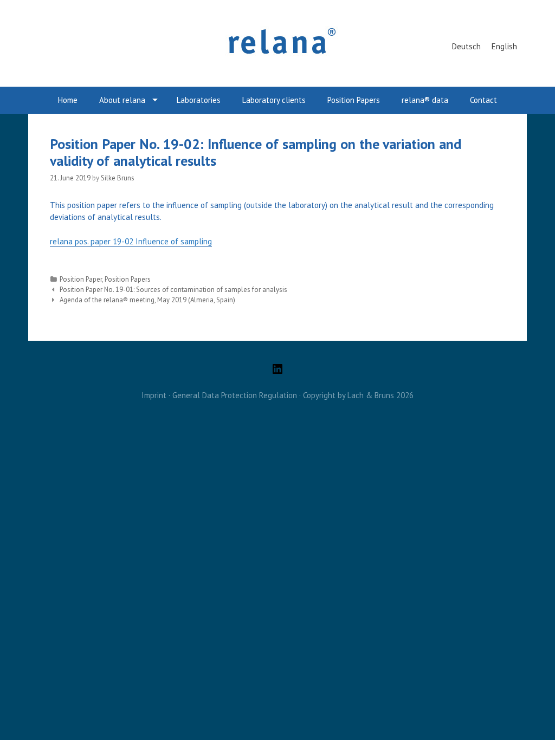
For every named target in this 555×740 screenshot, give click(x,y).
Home (68, 100)
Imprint (153, 395)
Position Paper (81, 279)
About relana (122, 100)
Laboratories (199, 100)
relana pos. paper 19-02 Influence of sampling (131, 241)
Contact (483, 100)
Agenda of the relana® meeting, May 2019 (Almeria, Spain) (147, 299)
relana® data (425, 100)
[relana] (277, 42)
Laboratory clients (274, 100)
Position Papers (353, 100)
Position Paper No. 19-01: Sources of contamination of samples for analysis (173, 289)
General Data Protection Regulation (234, 395)
